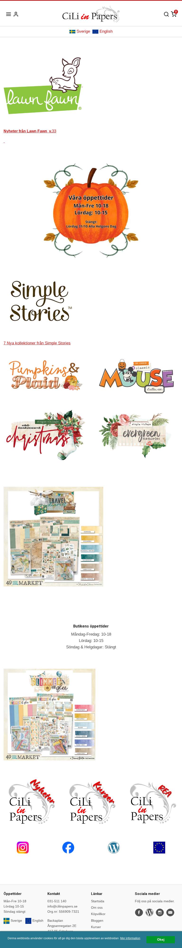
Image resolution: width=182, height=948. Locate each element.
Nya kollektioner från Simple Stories (37, 343)
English (106, 31)
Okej (160, 939)
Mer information (130, 938)
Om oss (97, 907)
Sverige (83, 31)
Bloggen (97, 920)
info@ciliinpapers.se (62, 906)
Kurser (96, 927)
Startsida (97, 901)
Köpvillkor (98, 914)
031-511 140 (56, 901)
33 (30, 131)
